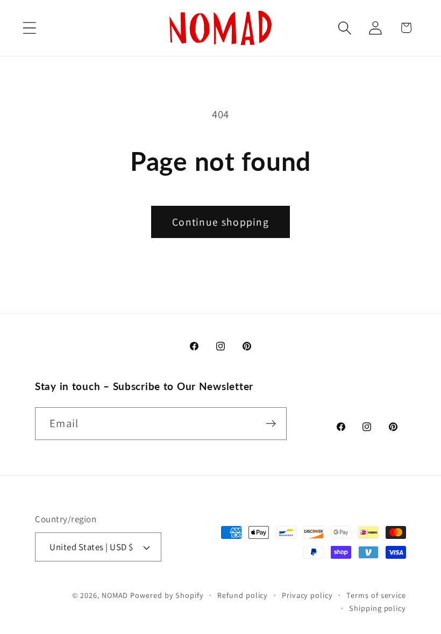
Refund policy (242, 595)
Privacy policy (307, 595)
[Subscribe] (270, 423)
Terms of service (376, 595)
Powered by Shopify (166, 595)
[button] (29, 27)
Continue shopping (220, 222)
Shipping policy (377, 608)
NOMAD (115, 595)
